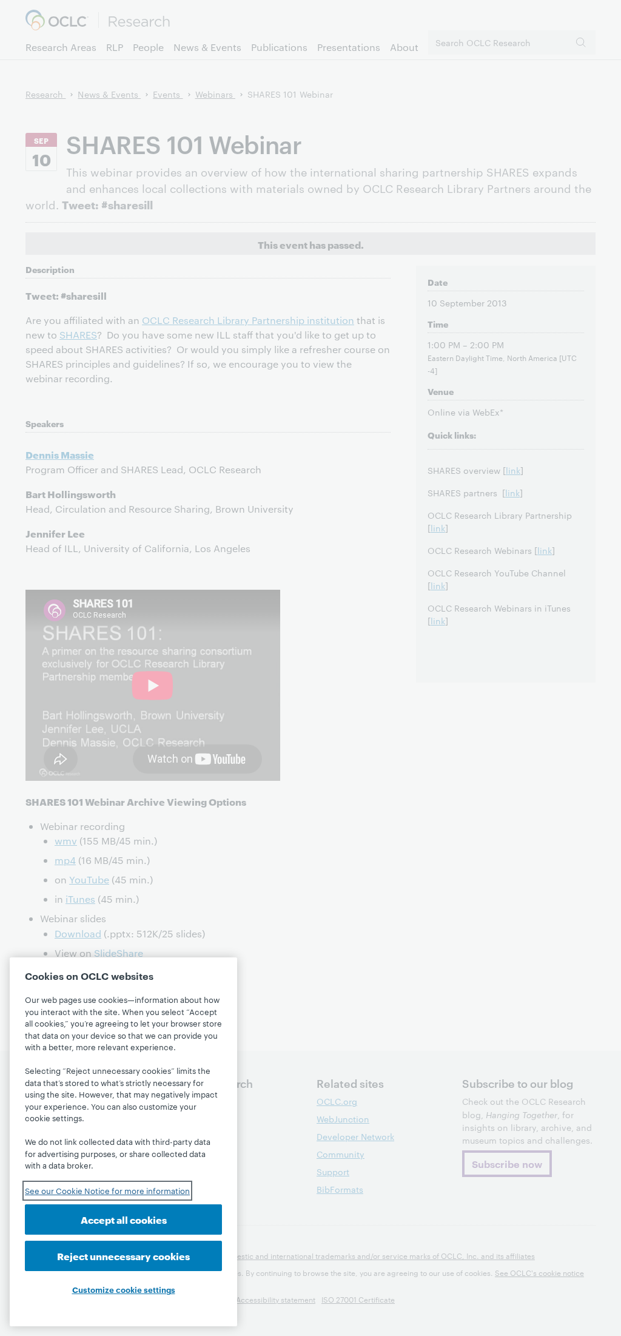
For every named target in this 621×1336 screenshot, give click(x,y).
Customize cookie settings (123, 1289)
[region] (123, 1141)
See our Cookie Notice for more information (107, 1190)
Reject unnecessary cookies (123, 1256)
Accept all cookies (124, 1219)
